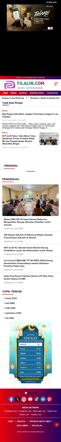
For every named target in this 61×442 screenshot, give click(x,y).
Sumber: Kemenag (30, 381)
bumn (11, 298)
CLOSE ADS (51, 2)
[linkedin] (43, 401)
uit (9, 318)
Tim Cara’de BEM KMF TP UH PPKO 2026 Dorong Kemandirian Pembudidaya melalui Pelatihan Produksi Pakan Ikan (28, 263)
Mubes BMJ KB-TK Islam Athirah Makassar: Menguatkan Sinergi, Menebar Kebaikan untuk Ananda (27, 222)
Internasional (37, 93)
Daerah (23, 93)
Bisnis (14, 93)
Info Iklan (37, 426)
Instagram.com (25, 411)
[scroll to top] (56, 424)
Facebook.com (10, 411)
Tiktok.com (52, 411)
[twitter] (18, 401)
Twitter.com (24, 414)
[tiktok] (37, 401)
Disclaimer (22, 426)
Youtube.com (36, 414)
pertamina (13, 313)
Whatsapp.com (39, 411)
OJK (10, 308)
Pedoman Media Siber (40, 421)
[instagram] (24, 401)
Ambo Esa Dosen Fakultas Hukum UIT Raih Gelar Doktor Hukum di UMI (28, 277)
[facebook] (11, 401)
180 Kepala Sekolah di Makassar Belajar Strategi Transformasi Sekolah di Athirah (28, 236)
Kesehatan (52, 93)
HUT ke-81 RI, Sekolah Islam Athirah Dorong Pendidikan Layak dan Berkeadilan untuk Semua (28, 249)
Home (5, 93)
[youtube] (30, 401)
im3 (10, 303)
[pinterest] (50, 401)
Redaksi (21, 421)
